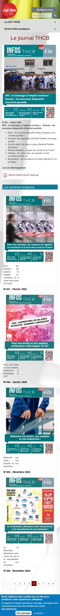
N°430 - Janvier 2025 (15, 382)
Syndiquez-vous (45, 9)
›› (15, 588)
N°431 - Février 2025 (15, 289)
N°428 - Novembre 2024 (16, 570)
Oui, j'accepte (23, 613)
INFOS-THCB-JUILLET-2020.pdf (23, 174)
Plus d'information (8, 609)
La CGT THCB (12, 22)
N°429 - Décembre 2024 (16, 472)
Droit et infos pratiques (17, 29)
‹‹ (5, 583)
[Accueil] (9, 9)
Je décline (38, 613)
